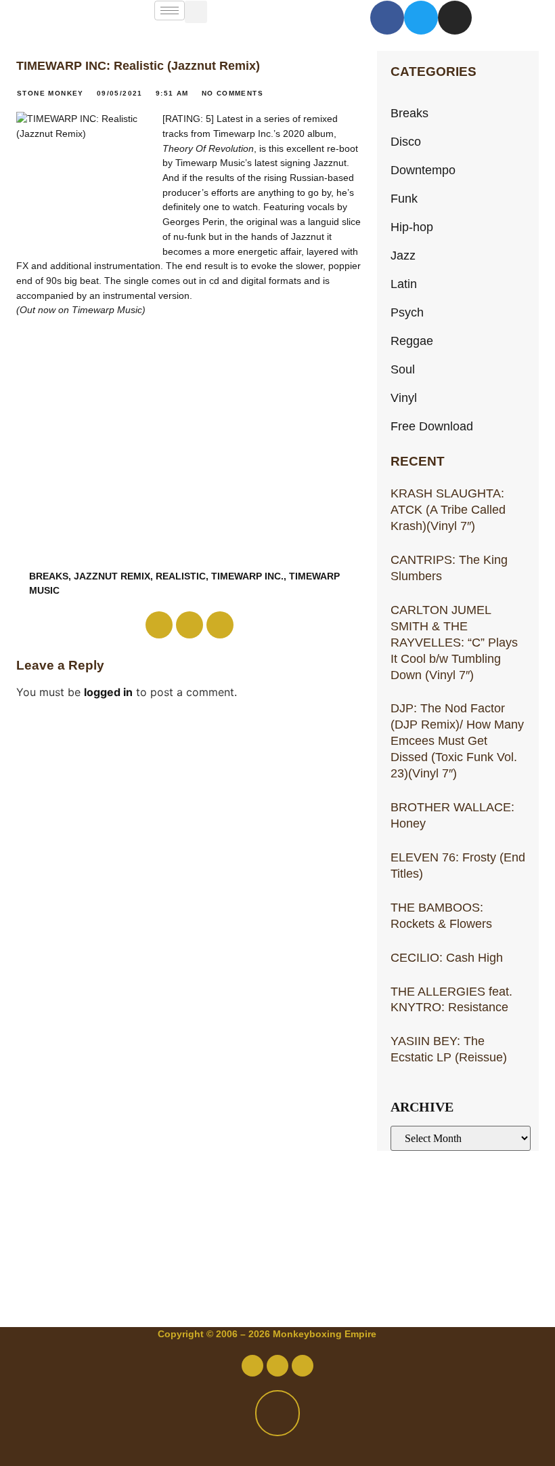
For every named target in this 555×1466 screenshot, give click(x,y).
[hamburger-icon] (169, 10)
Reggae (412, 340)
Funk (404, 198)
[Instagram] (455, 18)
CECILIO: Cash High (447, 957)
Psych (407, 312)
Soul (403, 369)
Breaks (409, 113)
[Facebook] (387, 18)
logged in (108, 692)
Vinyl (404, 397)
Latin (404, 284)
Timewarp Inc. (247, 576)
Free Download (432, 426)
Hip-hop (412, 227)
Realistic (181, 576)
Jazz (403, 255)
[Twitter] (421, 18)
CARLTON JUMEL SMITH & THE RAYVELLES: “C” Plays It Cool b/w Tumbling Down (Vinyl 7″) (454, 642)
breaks (48, 576)
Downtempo (423, 170)
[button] (196, 12)
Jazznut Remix (112, 576)
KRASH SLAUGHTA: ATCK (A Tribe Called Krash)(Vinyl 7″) (448, 509)
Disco (406, 141)
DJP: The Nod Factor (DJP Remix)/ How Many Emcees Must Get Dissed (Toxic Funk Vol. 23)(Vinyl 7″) (457, 740)
